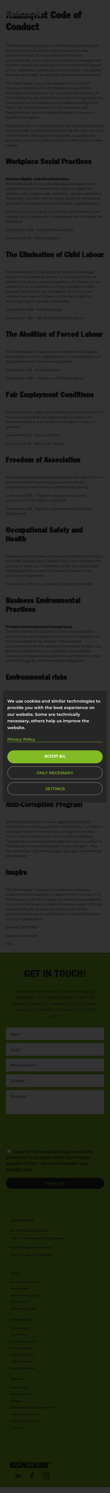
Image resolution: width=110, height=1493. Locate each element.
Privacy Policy (21, 739)
